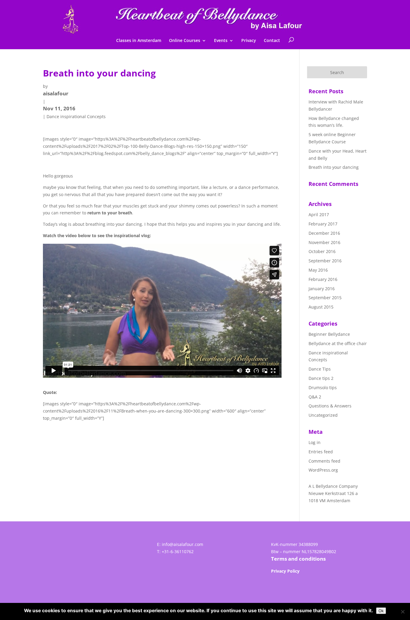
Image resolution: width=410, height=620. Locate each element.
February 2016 (323, 279)
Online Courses (184, 40)
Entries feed (321, 452)
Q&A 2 (315, 397)
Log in (315, 442)
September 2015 (325, 297)
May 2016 (318, 270)
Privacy (248, 40)
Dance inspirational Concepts (76, 116)
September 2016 (325, 261)
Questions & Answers (330, 406)
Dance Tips (320, 369)
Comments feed (324, 461)
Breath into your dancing (334, 167)
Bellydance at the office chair (338, 343)
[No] (402, 612)
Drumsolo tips (323, 387)
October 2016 (322, 251)
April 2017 (319, 214)
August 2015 (321, 307)
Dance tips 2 (321, 378)
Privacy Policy (285, 571)
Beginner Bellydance (329, 334)
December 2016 (324, 233)
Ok (381, 610)
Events (221, 40)
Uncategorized (323, 415)
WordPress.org (323, 470)
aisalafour (55, 93)
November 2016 (324, 242)
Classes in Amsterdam (138, 40)
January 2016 (322, 288)
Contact (272, 40)
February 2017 (323, 224)
